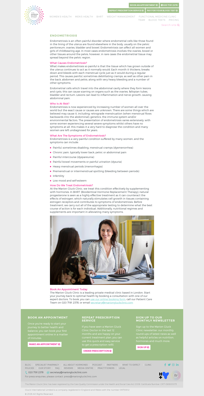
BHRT (99, 16)
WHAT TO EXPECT (131, 365)
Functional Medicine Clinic (157, 16)
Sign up (142, 347)
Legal (122, 368)
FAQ (57, 368)
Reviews (68, 368)
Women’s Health (61, 16)
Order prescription (96, 351)
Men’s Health (84, 16)
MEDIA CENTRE (85, 368)
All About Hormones (75, 365)
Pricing (174, 20)
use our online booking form (107, 299)
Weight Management (121, 16)
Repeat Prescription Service (125, 10)
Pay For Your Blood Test (161, 10)
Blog (28, 365)
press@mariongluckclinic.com (80, 376)
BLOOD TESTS (156, 20)
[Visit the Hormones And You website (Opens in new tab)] (164, 375)
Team (141, 20)
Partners (112, 365)
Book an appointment (143, 5)
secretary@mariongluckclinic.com (112, 302)
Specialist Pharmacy (47, 365)
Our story (45, 368)
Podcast (97, 365)
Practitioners (106, 368)
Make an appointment (43, 344)
